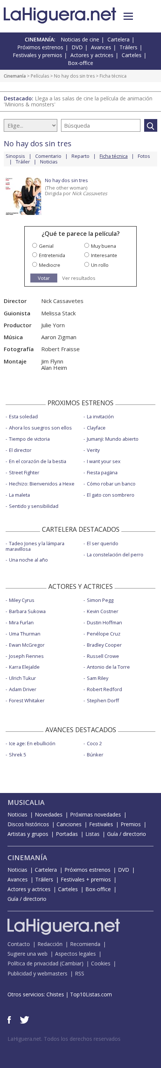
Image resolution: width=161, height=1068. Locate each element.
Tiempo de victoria (29, 438)
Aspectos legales (75, 953)
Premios (131, 824)
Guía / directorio (126, 833)
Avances (101, 47)
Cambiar (71, 963)
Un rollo (100, 265)
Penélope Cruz (104, 633)
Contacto (18, 943)
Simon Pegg (100, 600)
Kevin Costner (102, 611)
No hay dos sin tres (74, 76)
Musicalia (26, 802)
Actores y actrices (91, 55)
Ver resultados (78, 278)
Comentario (48, 156)
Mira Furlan (21, 622)
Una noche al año (28, 559)
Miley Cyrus (21, 600)
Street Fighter (24, 472)
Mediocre (49, 265)
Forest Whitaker (27, 700)
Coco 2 (94, 743)
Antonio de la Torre (108, 666)
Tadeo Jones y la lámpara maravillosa (35, 546)
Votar (44, 278)
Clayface (96, 427)
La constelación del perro (115, 554)
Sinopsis (15, 156)
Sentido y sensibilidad (33, 506)
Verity (93, 450)
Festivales (101, 824)
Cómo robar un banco (111, 483)
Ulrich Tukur (22, 678)
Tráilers (128, 47)
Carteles (132, 55)
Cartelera (118, 39)
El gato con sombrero (110, 494)
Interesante (104, 255)
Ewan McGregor (27, 644)
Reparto (80, 156)
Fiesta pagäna (102, 472)
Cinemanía (15, 76)
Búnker (95, 754)
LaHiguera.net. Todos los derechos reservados (64, 1038)
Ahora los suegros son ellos (40, 427)
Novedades (49, 814)
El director (20, 450)
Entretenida (52, 255)
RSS (79, 973)
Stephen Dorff (103, 700)
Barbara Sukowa (27, 611)
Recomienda (85, 943)
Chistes (55, 994)
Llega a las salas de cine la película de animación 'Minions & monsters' (78, 101)
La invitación (100, 416)
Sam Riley (97, 678)
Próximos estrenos (40, 47)
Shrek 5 (17, 754)
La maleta (19, 494)
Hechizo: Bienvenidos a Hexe (42, 483)
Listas (92, 833)
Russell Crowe (103, 656)
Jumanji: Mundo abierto (113, 438)
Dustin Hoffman (104, 622)
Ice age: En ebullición (32, 743)
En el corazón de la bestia (37, 461)
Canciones (69, 824)
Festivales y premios (37, 55)
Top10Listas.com (91, 994)
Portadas (67, 833)
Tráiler (23, 161)
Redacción (50, 943)
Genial (46, 246)
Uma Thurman (24, 633)
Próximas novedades (95, 814)
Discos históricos (28, 824)
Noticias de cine (80, 39)
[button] (128, 16)
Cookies (100, 963)
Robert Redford (104, 689)
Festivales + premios (86, 879)
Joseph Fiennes (26, 656)
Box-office (80, 62)
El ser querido (102, 543)
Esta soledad (23, 416)
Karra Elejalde (24, 666)
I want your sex (104, 461)
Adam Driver (22, 689)
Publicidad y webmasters (37, 973)
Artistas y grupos (27, 833)
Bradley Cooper (104, 644)
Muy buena (103, 246)
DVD (77, 47)
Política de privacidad (32, 963)
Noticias (49, 161)
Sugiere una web (27, 953)
